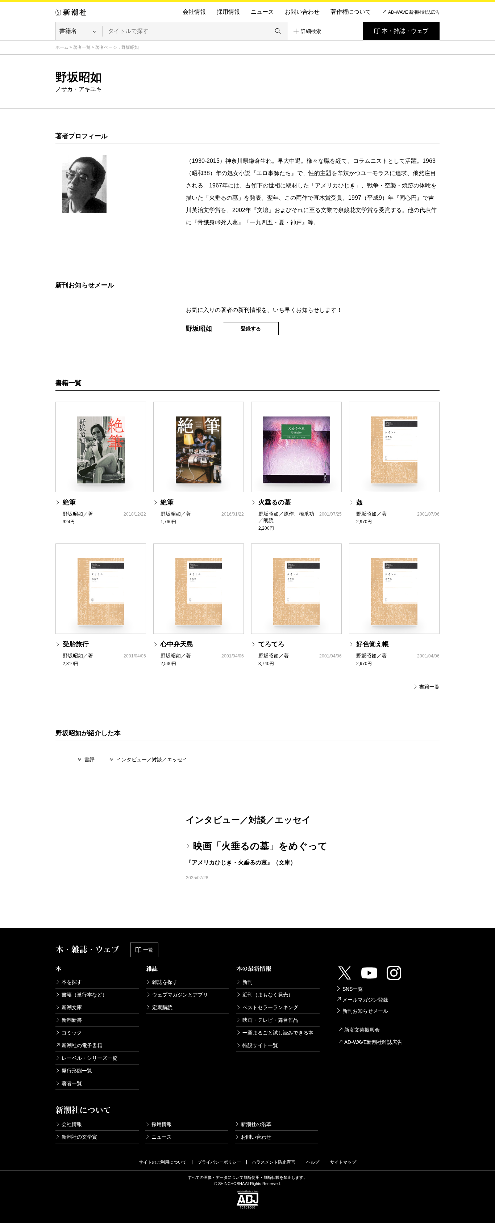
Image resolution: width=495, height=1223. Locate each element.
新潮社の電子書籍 (82, 1045)
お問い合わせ (302, 12)
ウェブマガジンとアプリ (180, 995)
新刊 (247, 982)
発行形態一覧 (77, 1071)
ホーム (61, 47)
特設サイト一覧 (260, 1045)
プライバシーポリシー (219, 1162)
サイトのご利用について (163, 1162)
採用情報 (228, 12)
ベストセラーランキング (270, 1007)
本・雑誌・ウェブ (405, 31)
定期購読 (162, 1007)
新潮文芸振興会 (362, 1030)
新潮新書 (72, 1020)
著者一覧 (82, 47)
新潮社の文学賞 (79, 1137)
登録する (251, 328)
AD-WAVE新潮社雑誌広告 (373, 1042)
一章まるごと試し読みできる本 (277, 1033)
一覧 (148, 950)
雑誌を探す (165, 982)
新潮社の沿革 (256, 1124)
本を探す (72, 982)
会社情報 (194, 12)
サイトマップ (343, 1162)
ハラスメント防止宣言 (273, 1162)
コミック (72, 1033)
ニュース (262, 12)
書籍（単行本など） (84, 995)
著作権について (350, 12)
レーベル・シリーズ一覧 (89, 1058)
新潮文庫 (72, 1007)
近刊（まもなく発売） (267, 995)
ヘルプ (312, 1162)
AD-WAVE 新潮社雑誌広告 (414, 12)
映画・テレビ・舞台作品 (270, 1020)
